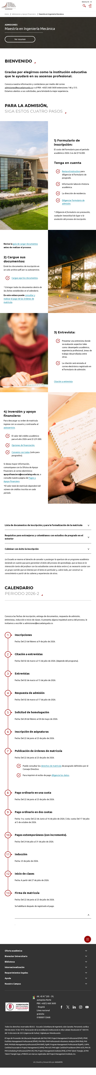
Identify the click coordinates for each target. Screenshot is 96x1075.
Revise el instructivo (71, 171)
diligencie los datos (60, 775)
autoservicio (9, 427)
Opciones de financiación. (23, 445)
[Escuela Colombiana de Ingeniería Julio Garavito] (8, 6)
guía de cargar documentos (25, 244)
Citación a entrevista (63, 381)
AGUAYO (58, 1062)
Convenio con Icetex (21, 452)
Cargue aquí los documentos (25, 278)
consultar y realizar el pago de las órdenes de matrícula (19, 298)
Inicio (7, 14)
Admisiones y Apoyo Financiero (24, 14)
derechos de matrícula (51, 766)
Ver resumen (20, 39)
